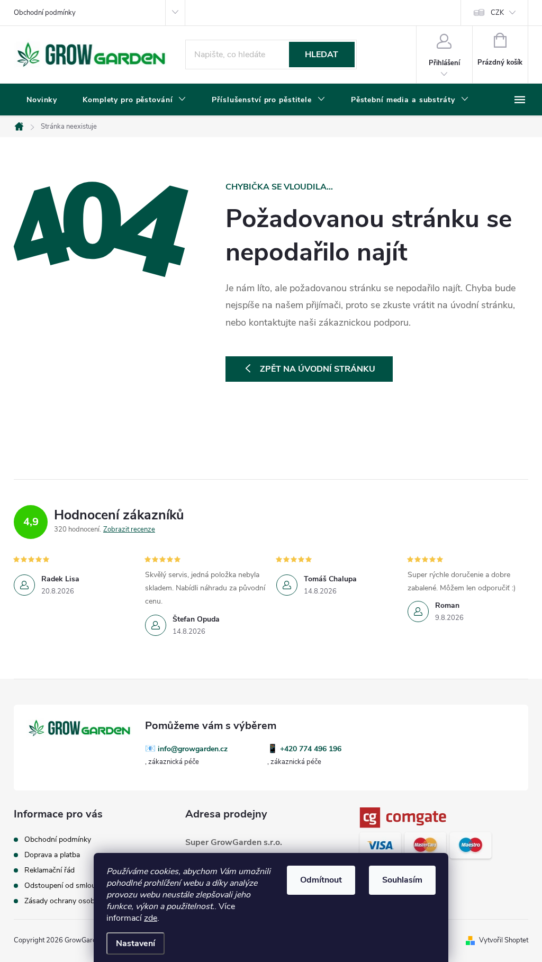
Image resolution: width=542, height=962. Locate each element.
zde (150, 918)
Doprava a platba (52, 855)
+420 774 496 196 (310, 749)
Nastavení (135, 943)
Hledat (321, 54)
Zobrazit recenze (129, 529)
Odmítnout (321, 880)
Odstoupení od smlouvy (63, 885)
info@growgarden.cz (193, 749)
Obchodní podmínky (45, 12)
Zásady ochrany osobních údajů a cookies (92, 901)
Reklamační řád (49, 870)
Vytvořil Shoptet (503, 940)
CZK (497, 12)
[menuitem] (42, 100)
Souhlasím (402, 880)
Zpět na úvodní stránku (317, 369)
